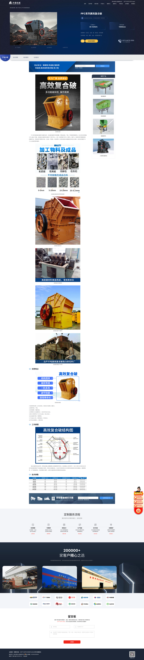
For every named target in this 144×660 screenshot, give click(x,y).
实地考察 (140, 501)
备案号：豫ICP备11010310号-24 (15, 656)
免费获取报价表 (106, 498)
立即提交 (72, 642)
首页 (85, 3)
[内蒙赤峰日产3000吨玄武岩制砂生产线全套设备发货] (19, 577)
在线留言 (36, 57)
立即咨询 (33, 533)
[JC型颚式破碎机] (103, 146)
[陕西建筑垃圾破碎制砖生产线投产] (99, 577)
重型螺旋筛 (103, 96)
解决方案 (96, 3)
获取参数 (140, 497)
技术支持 (95, 533)
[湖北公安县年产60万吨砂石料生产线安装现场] (59, 577)
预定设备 (80, 533)
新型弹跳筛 (103, 116)
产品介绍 (5, 57)
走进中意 (90, 3)
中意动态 (121, 3)
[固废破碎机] (103, 127)
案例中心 (115, 3)
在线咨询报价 (91, 41)
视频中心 (108, 3)
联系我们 (133, 3)
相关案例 (25, 57)
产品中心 (102, 3)
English (133, 1)
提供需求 (48, 533)
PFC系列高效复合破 (26, 7)
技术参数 (15, 57)
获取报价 (103, 66)
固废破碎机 (103, 136)
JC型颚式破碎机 (103, 155)
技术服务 (127, 3)
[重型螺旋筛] (103, 87)
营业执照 (25, 656)
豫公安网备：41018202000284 (32, 654)
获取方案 (64, 533)
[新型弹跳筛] (103, 107)
